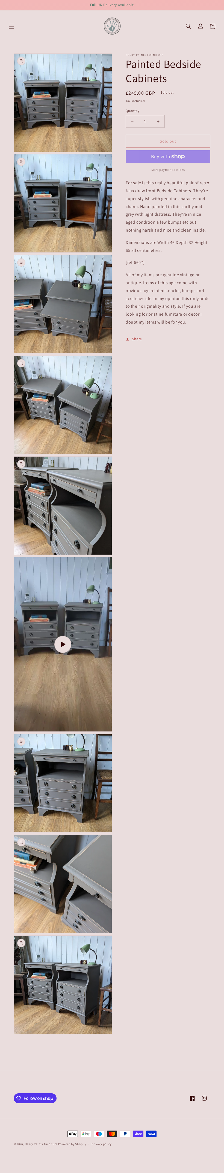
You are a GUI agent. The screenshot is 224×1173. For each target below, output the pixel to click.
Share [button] (137, 338)
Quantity (132, 110)
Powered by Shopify (72, 1144)
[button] (11, 26)
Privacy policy (102, 1144)
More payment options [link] (168, 170)
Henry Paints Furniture (41, 1144)
